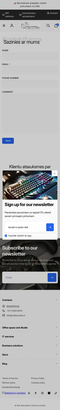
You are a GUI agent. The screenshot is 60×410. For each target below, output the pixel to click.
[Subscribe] (50, 227)
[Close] (55, 173)
